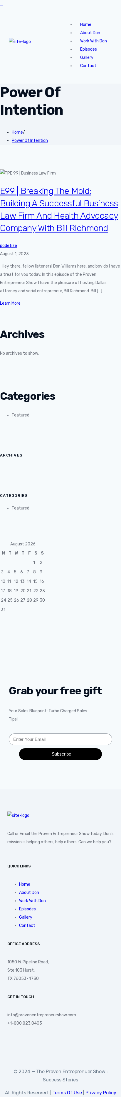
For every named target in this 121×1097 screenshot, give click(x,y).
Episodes (27, 909)
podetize (8, 245)
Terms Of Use (67, 1093)
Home (17, 132)
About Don (29, 892)
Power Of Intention (30, 140)
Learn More (10, 303)
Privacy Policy (100, 1093)
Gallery (25, 917)
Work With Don (32, 900)
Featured (20, 415)
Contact (88, 65)
